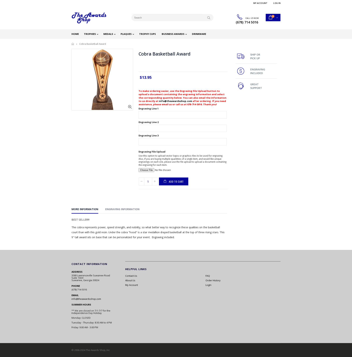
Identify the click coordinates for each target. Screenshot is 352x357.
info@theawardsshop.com (175, 101)
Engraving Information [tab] (122, 209)
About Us (130, 280)
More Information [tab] (85, 209)
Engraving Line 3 (149, 135)
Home (73, 44)
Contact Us (131, 275)
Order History (213, 280)
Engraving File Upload (152, 151)
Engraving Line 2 (149, 122)
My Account (260, 3)
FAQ (208, 275)
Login (208, 285)
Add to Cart (176, 181)
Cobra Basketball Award (165, 54)
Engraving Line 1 (149, 108)
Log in (276, 3)
